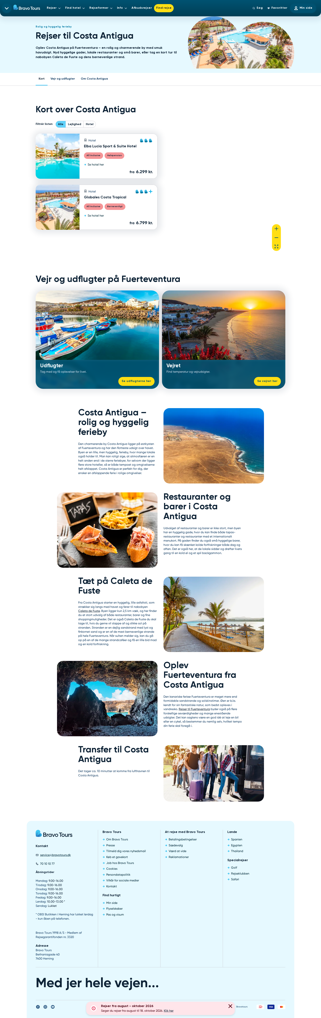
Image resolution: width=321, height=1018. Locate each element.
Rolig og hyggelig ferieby (54, 26)
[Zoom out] (276, 237)
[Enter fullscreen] (276, 246)
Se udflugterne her (136, 381)
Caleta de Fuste (89, 611)
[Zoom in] (276, 228)
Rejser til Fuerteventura (194, 709)
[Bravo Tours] (54, 834)
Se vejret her (267, 381)
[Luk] (230, 1006)
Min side (306, 7)
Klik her (169, 1010)
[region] (224, 194)
